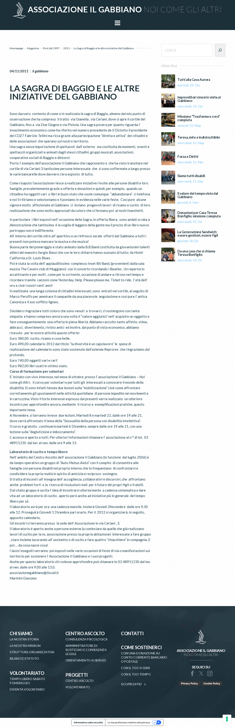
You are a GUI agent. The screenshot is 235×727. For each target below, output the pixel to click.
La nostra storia (24, 639)
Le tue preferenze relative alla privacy (129, 722)
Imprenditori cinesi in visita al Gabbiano (199, 99)
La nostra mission (25, 646)
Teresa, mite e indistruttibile (198, 137)
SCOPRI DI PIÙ (131, 684)
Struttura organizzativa (32, 652)
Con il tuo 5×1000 (135, 668)
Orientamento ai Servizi (85, 660)
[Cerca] (220, 50)
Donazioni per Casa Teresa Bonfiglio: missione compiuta (199, 214)
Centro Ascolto (85, 633)
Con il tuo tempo (136, 674)
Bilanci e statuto (24, 658)
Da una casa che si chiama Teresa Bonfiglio (196, 252)
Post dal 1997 (51, 48)
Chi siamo (21, 633)
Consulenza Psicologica (86, 639)
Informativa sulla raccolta (88, 722)
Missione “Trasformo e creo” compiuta (198, 118)
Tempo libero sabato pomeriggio (27, 681)
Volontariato (27, 673)
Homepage (16, 48)
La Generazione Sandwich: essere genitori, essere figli (197, 233)
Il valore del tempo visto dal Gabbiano (197, 195)
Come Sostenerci (141, 647)
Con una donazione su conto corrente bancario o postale (144, 657)
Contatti (132, 633)
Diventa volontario (27, 689)
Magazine (33, 48)
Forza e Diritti (187, 156)
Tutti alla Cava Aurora (193, 79)
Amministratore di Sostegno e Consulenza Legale (86, 650)
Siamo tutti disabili (191, 176)
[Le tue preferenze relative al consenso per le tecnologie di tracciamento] (227, 719)
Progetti (76, 675)
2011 (66, 48)
